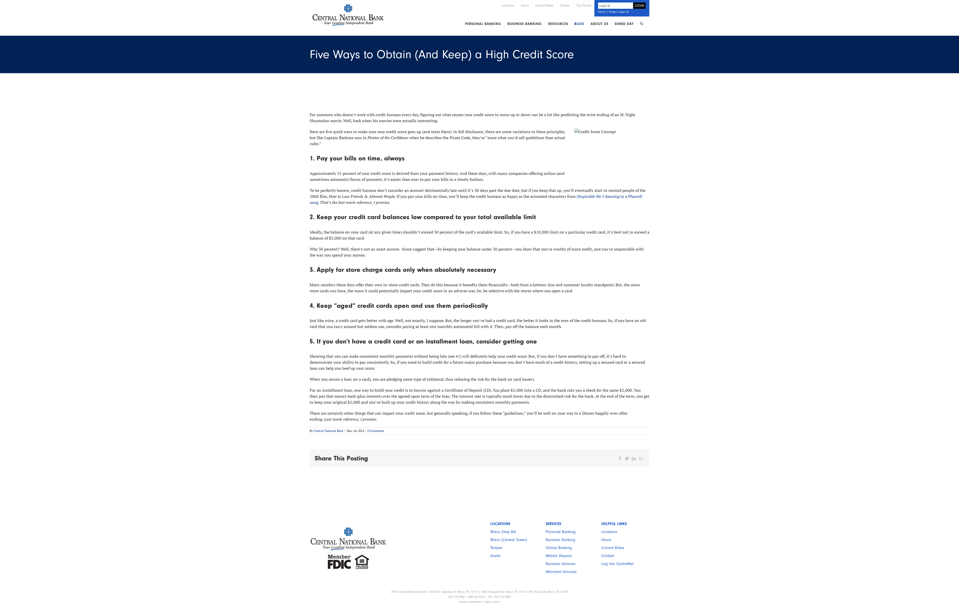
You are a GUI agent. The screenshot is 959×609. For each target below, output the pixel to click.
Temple (496, 548)
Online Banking (559, 548)
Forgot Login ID (619, 11)
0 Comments (375, 431)
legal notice (492, 602)
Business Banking (560, 540)
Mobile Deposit (559, 556)
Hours (606, 540)
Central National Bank (328, 431)
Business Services (561, 564)
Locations (609, 532)
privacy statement (470, 602)
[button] (641, 23)
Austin (495, 556)
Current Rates (612, 548)
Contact (607, 556)
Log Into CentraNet (617, 564)
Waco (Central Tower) (508, 540)
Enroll (601, 11)
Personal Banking (560, 532)
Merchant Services (561, 572)
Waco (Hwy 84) (503, 532)
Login (639, 5)
